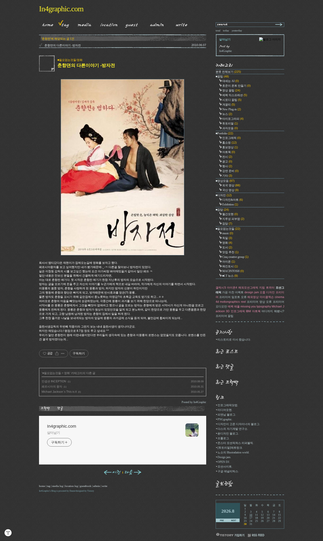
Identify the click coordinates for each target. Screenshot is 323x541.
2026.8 (227, 511)
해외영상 (253, 297)
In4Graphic (44, 491)
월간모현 (230, 214)
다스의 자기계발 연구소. (233, 428)
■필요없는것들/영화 (70, 60)
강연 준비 (230, 171)
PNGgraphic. (225, 419)
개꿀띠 (228, 104)
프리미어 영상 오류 (259, 301)
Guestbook (130, 24)
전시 (227, 156)
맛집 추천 (230, 252)
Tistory (90, 491)
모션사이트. (225, 466)
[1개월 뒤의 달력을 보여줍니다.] (234, 521)
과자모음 (230, 128)
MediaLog (83, 24)
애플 (237, 306)
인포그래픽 (231, 138)
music (227, 233)
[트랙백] (46, 408)
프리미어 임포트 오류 (232, 297)
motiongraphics (230, 301)
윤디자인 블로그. (228, 433)
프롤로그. (224, 438)
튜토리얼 (230, 123)
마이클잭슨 (267, 297)
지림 (262, 287)
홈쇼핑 (229, 142)
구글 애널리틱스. (228, 471)
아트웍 (228, 152)
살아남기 (53, 433)
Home (46, 24)
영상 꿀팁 (231, 90)
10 (250, 514)
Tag (63, 24)
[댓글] (61, 408)
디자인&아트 (232, 199)
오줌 (262, 292)
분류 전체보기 (228, 71)
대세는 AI (230, 81)
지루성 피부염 (233, 219)
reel (243, 301)
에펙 (230, 306)
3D (228, 311)
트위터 (270, 287)
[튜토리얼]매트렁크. (230, 447)
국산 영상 (230, 190)
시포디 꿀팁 (231, 100)
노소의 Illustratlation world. (233, 452)
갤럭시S (221, 287)
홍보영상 (230, 147)
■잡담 (222, 209)
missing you (248, 306)
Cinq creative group (235, 257)
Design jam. (224, 457)
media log (57, 486)
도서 (227, 247)
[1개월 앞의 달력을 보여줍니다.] (222, 521)
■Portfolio (224, 133)
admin (96, 486)
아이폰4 (232, 287)
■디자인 (224, 195)
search (222, 25)
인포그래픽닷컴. (228, 405)
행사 (227, 166)
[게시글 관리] (63, 353)
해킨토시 (230, 266)
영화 (67, 373)
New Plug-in (231, 109)
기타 (227, 175)
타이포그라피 (233, 118)
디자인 (270, 292)
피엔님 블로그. (227, 414)
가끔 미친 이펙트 (233, 292)
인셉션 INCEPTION (54, 381)
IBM (248, 311)
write (104, 486)
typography (264, 306)
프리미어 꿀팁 (224, 316)
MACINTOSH (233, 271)
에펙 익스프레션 (234, 95)
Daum (72, 491)
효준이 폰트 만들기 (236, 85)
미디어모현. (225, 410)
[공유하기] (57, 353)
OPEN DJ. (224, 462)
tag (48, 486)
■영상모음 (225, 181)
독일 (227, 238)
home (42, 486)
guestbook (85, 486)
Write (181, 24)
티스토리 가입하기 (230, 535)
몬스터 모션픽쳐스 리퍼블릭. (236, 443)
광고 (227, 161)
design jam (251, 292)
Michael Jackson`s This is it (59, 391)
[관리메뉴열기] (8, 532)
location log (71, 486)
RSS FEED (256, 535)
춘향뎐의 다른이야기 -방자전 (62, 45)
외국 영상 (231, 185)
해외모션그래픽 (248, 287)
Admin (157, 24)
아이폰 (228, 261)
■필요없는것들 (51, 373)
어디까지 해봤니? (273, 311)
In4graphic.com (61, 8)
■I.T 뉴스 (230, 275)
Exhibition (230, 204)
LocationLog (107, 24)
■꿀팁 (222, 76)
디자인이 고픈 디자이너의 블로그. (239, 424)
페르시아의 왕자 (52, 386)
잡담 (227, 223)
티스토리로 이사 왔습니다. (234, 339)
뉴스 (227, 114)
